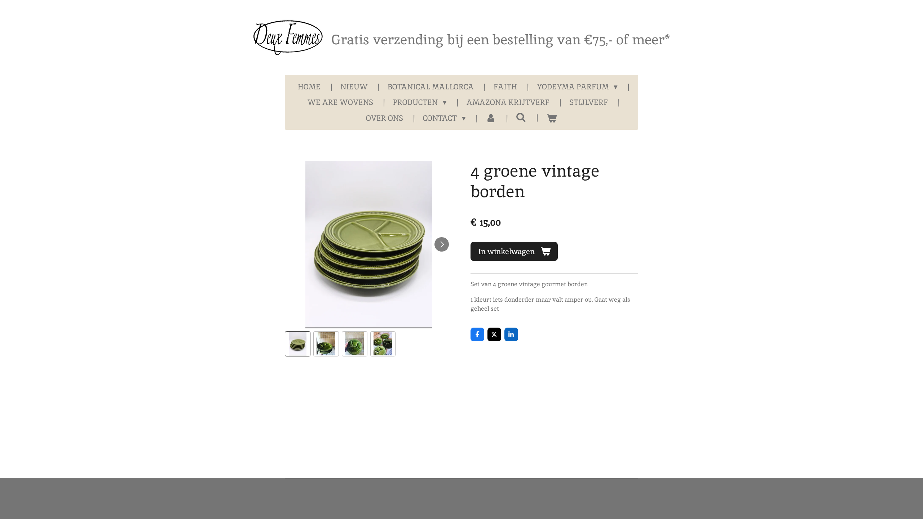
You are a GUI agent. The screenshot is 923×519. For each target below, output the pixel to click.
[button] (297, 344)
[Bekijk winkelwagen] (551, 118)
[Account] (491, 118)
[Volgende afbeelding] (441, 244)
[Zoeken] (521, 117)
